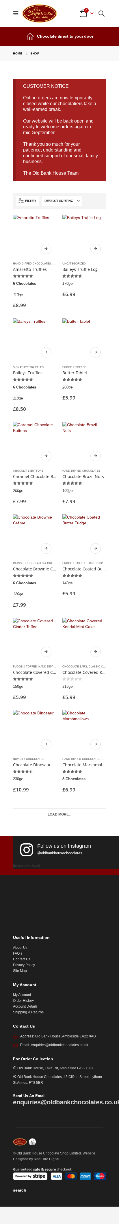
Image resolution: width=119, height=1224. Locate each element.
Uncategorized (74, 263)
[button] (17, 13)
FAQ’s (17, 953)
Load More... (59, 814)
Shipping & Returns (28, 1012)
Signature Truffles (28, 367)
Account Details (25, 1006)
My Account (22, 995)
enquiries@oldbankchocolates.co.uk (59, 1045)
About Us (20, 947)
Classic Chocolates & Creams (36, 563)
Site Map (20, 971)
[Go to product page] (35, 236)
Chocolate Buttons (28, 470)
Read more (46, 249)
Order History (23, 1000)
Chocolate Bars (74, 666)
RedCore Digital (46, 1159)
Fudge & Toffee (74, 367)
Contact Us (21, 959)
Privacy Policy (24, 965)
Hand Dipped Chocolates (32, 263)
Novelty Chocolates (28, 759)
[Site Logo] (39, 13)
